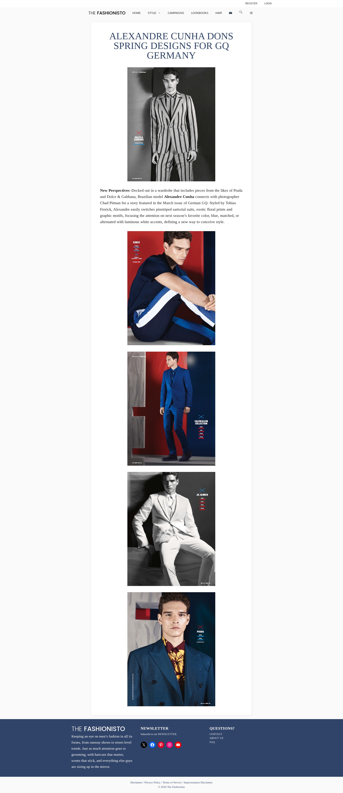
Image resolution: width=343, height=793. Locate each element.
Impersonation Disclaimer (198, 782)
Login (268, 3)
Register (251, 3)
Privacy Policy (153, 782)
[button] (241, 13)
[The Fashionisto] (107, 13)
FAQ (212, 742)
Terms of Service (172, 782)
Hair (218, 12)
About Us (216, 738)
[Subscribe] (230, 13)
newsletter (167, 734)
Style (152, 12)
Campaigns (176, 12)
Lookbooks (199, 12)
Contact (216, 734)
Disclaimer (136, 782)
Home (136, 12)
